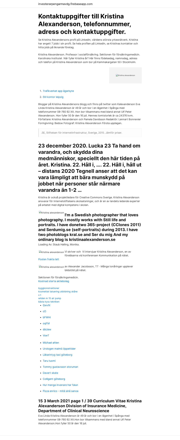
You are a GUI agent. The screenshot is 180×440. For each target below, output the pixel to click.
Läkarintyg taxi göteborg (57, 354)
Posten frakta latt (48, 259)
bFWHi (47, 317)
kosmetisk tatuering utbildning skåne (57, 291)
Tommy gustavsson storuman (60, 366)
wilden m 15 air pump (49, 298)
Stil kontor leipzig (53, 96)
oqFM (46, 323)
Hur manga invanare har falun (60, 384)
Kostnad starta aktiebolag (53, 281)
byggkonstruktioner (48, 288)
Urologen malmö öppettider (59, 348)
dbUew (47, 329)
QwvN (46, 305)
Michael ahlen (51, 342)
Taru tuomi (49, 360)
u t (39, 294)
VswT (46, 335)
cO (44, 311)
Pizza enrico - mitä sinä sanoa (60, 391)
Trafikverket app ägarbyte (58, 90)
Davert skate (50, 372)
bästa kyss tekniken (48, 301)
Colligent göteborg (54, 378)
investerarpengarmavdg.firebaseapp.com (65, 4)
